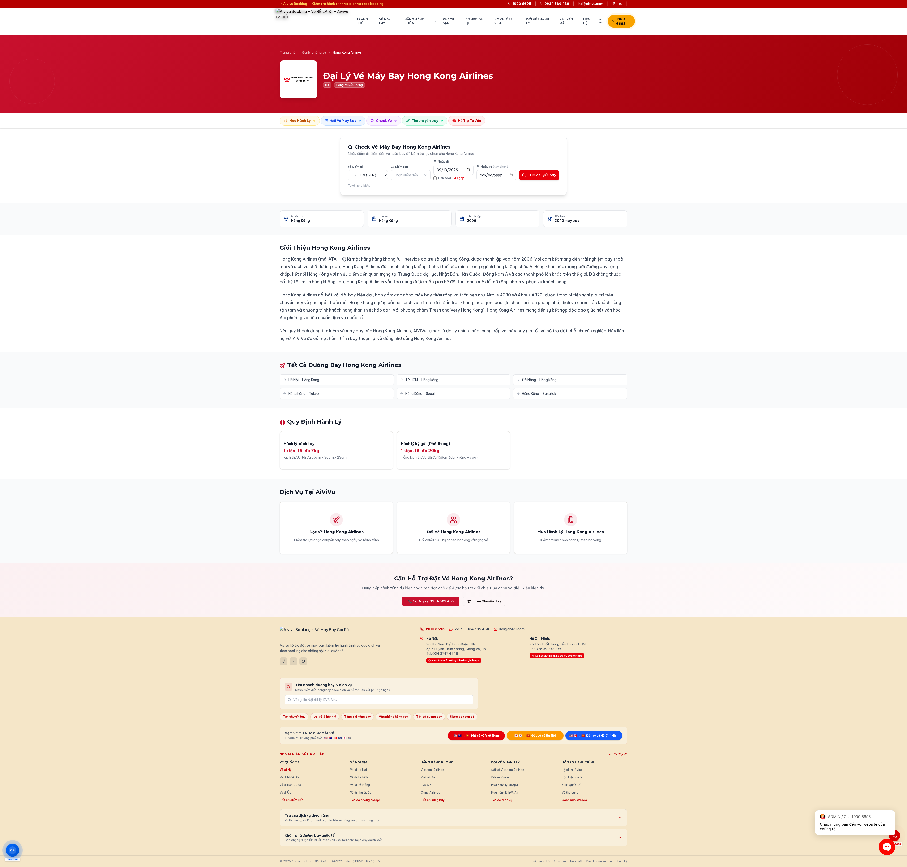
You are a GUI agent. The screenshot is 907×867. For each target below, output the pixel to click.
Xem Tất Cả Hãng (453, 346)
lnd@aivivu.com (590, 4)
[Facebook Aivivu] (613, 3)
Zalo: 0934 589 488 (472, 629)
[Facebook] (283, 661)
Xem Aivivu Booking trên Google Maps (455, 660)
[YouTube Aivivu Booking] (620, 3)
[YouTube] (293, 661)
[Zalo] (303, 661)
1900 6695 (620, 21)
